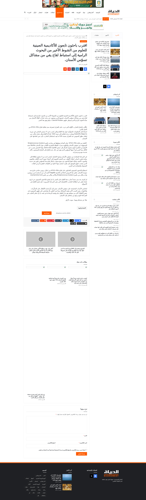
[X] (81, 69)
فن (29, 492)
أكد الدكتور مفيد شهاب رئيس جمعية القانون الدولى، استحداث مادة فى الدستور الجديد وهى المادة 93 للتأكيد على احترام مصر (113, 158)
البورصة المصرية (36, 484)
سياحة (39, 489)
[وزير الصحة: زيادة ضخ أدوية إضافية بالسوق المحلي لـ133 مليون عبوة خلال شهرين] (56, 271)
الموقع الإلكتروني (51, 442)
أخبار (44, 475)
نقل (38, 495)
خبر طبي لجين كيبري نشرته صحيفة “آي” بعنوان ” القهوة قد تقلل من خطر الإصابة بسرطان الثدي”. (36, 396)
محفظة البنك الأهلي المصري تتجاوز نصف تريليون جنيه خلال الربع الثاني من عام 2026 (101, 67)
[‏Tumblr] (73, 69)
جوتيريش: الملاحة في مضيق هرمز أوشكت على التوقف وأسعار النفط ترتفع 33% (102, 43)
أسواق (32, 478)
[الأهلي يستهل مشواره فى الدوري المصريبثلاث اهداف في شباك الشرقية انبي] (115, 75)
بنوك (84, 12)
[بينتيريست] (69, 69)
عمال (34, 492)
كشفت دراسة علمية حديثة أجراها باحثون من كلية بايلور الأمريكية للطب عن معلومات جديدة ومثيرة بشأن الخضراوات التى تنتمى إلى (78, 281)
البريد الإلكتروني (83, 442)
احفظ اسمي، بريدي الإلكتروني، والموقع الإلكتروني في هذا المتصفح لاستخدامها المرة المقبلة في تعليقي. (62, 450)
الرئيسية (98, 12)
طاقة (73, 12)
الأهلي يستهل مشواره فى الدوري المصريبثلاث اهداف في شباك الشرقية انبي (101, 75)
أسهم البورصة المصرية (40, 478)
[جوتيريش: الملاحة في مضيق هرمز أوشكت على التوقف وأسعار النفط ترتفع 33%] (115, 44)
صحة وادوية (60, 12)
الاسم (85, 435)
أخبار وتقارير (90, 12)
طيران (44, 492)
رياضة (44, 489)
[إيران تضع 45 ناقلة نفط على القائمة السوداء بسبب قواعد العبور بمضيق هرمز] (115, 59)
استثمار (40, 12)
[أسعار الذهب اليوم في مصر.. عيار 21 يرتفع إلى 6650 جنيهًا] (115, 52)
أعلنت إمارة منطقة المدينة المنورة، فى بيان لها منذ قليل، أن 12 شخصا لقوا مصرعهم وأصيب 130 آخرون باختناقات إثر (107, 148)
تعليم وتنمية (32, 487)
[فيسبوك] (85, 69)
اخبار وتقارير (42, 481)
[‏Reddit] (65, 69)
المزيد (29, 12)
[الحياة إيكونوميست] (114, 12)
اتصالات (52, 12)
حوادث (26, 487)
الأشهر (107, 35)
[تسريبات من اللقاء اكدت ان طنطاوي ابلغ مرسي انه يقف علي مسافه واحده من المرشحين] (98, 185)
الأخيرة (117, 35)
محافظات (43, 495)
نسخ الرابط (46, 213)
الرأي (35, 12)
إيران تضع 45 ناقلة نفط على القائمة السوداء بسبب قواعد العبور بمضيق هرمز (83, 18)
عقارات (46, 12)
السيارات (67, 12)
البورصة (78, 12)
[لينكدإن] (77, 69)
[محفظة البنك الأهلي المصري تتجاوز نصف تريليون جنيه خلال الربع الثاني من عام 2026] (115, 67)
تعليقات (97, 35)
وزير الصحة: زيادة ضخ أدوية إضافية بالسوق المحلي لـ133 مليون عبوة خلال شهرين (57, 280)
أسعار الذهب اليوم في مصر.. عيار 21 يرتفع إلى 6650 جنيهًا (100, 108)
